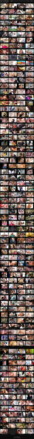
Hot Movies (4, 1)
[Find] (28, 1)
